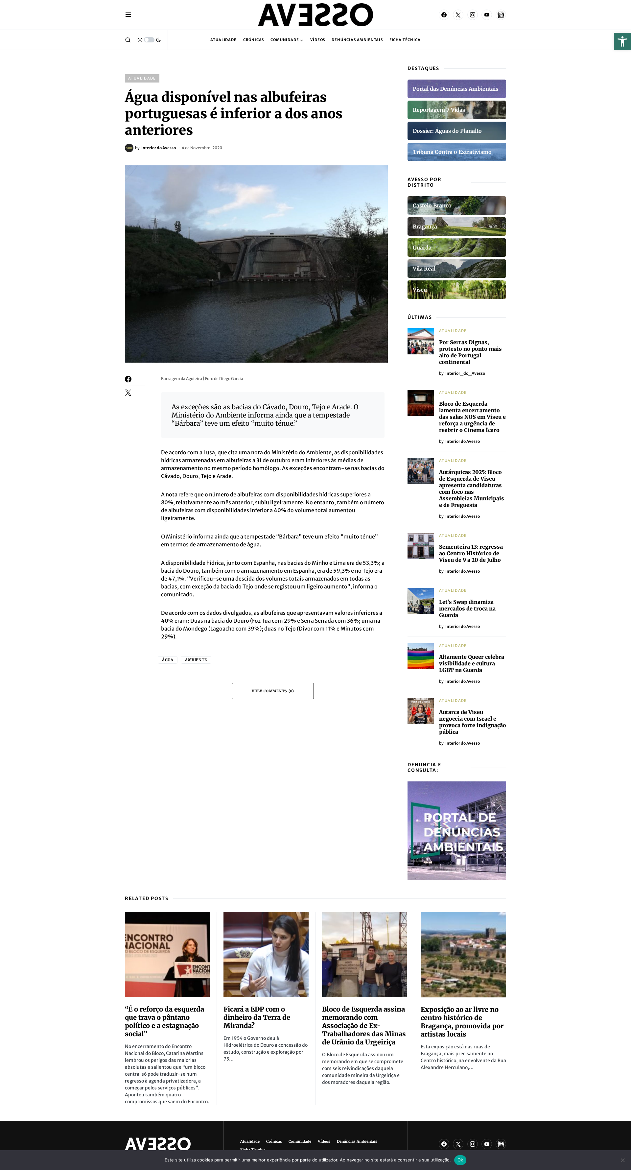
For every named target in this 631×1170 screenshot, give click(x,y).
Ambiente (196, 659)
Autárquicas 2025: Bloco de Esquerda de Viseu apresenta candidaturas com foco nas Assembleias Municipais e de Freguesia (471, 488)
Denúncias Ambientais (357, 1141)
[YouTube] (486, 14)
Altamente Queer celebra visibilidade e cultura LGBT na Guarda (471, 663)
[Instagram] (472, 14)
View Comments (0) (273, 691)
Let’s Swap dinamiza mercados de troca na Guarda (467, 608)
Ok (460, 1159)
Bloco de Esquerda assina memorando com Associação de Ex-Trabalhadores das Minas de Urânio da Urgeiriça (364, 1025)
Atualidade (142, 78)
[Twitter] (458, 14)
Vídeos (324, 1141)
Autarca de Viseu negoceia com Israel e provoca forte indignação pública (472, 722)
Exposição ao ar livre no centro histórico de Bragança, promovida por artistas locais (462, 1021)
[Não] (622, 1160)
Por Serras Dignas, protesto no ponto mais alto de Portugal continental (470, 352)
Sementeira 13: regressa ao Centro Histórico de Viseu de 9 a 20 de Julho (471, 553)
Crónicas (274, 1141)
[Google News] (501, 14)
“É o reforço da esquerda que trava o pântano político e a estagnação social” (164, 1021)
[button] (622, 41)
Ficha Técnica (252, 1149)
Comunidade (300, 1141)
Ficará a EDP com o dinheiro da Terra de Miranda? (256, 1017)
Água (167, 659)
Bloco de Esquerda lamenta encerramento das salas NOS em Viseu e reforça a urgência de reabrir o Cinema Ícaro (472, 416)
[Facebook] (444, 14)
